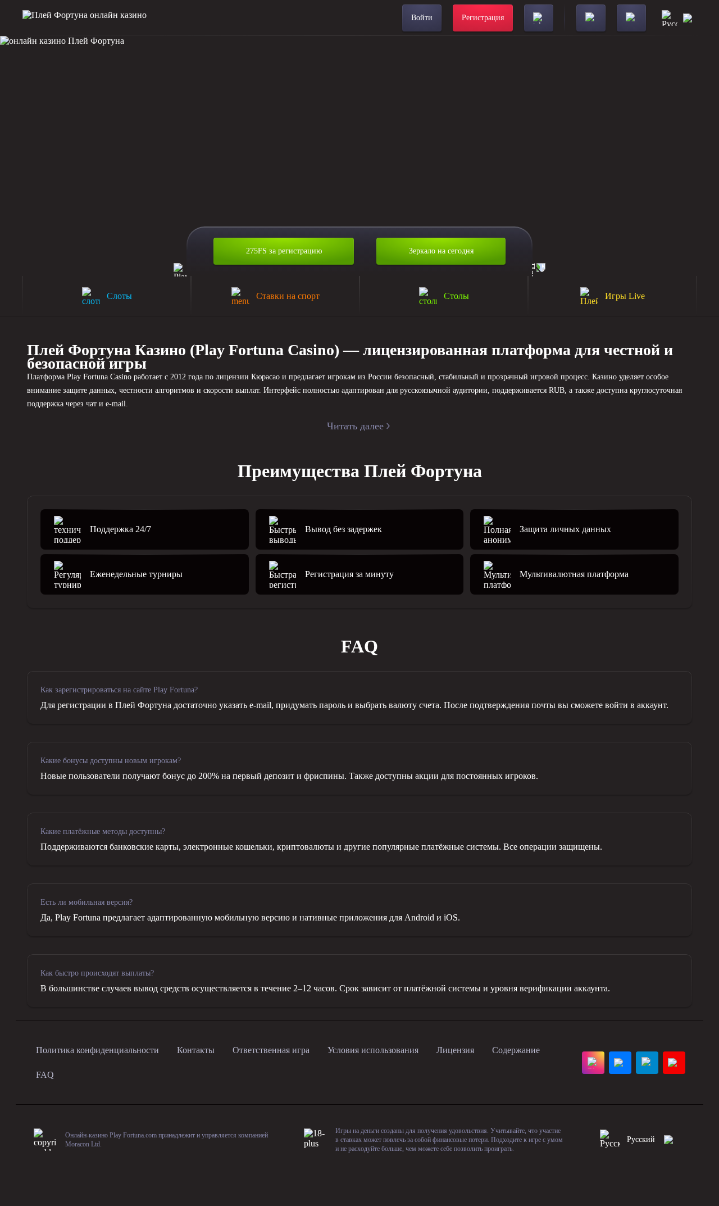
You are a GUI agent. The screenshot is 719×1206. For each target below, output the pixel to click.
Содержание (516, 1050)
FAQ (45, 1075)
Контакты (196, 1050)
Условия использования (372, 1050)
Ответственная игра (271, 1050)
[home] (84, 18)
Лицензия (455, 1050)
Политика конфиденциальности (97, 1050)
